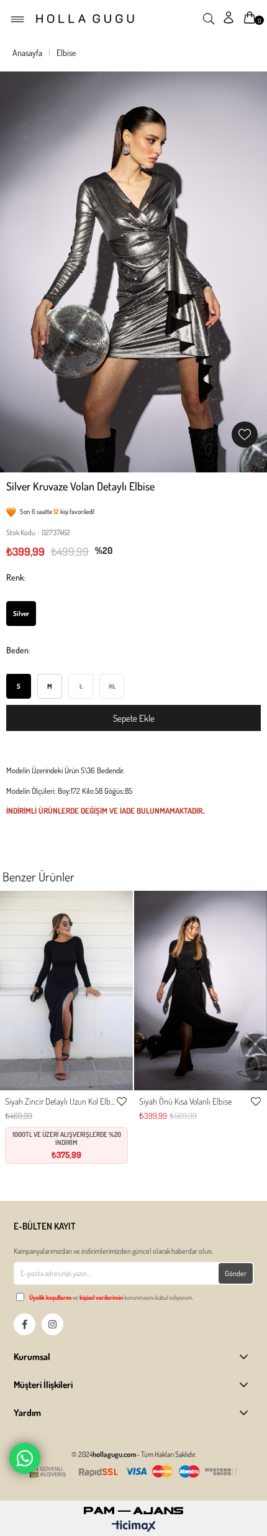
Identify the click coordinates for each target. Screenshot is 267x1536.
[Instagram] (52, 1324)
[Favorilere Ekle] (245, 434)
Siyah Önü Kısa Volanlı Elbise (185, 1101)
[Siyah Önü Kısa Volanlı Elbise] (200, 990)
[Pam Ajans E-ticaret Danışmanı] (133, 1507)
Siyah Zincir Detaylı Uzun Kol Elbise (60, 1101)
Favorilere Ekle (121, 1101)
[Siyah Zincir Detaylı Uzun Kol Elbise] (66, 990)
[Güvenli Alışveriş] (133, 1472)
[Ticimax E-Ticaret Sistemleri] (134, 1526)
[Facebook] (24, 1324)
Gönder (236, 1273)
